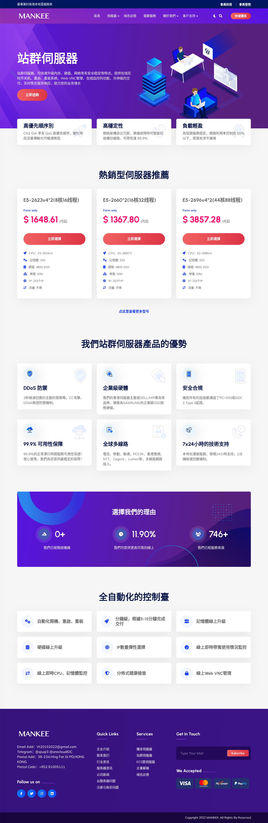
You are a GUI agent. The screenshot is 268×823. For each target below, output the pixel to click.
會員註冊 (226, 4)
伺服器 (112, 16)
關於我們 (169, 16)
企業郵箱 (143, 768)
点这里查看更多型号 (134, 311)
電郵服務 (149, 16)
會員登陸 (245, 4)
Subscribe (238, 753)
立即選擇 (54, 239)
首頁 (97, 16)
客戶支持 (189, 16)
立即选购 (32, 95)
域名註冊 (130, 16)
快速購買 (241, 16)
